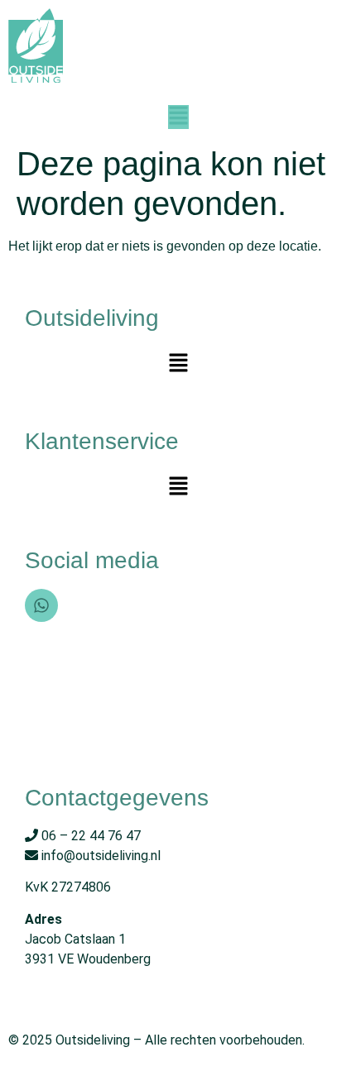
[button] (178, 117)
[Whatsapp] (41, 605)
